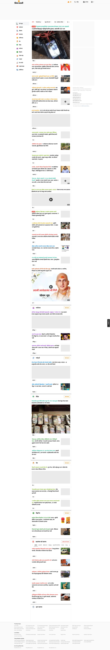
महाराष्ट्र (34, 72)
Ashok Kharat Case (64, 627)
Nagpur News (63, 634)
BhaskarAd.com (76, 102)
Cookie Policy (82, 90)
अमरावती (40, 545)
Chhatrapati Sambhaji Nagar (31, 634)
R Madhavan (74, 628)
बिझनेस (34, 446)
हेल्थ (33, 230)
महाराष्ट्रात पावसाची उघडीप (41, 641)
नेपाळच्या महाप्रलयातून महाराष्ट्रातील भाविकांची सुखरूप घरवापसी (19, 640)
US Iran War (16, 625)
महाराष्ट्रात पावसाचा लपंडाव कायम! (42, 640)
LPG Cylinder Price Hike (30, 625)
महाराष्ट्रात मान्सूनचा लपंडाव (64, 643)
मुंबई (33, 242)
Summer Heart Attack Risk (30, 628)
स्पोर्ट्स (34, 253)
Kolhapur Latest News (88, 634)
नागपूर (66, 545)
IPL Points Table (52, 628)
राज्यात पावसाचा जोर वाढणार (76, 643)
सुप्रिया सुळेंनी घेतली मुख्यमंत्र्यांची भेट (77, 640)
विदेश (34, 60)
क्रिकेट (34, 391)
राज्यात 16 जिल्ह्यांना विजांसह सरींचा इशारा (31, 641)
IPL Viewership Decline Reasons (42, 625)
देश (33, 140)
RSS (78, 90)
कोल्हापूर (50, 545)
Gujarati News (63, 630)
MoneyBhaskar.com (77, 100)
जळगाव (62, 545)
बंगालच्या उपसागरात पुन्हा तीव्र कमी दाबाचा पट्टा (42, 643)
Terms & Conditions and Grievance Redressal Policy (82, 88)
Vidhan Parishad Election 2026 (54, 625)
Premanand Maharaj (87, 628)
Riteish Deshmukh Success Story (54, 627)
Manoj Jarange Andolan (18, 627)
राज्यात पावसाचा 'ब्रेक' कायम (18, 643)
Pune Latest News (52, 634)
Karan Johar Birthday (18, 630)
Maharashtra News (17, 634)
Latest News (28, 630)
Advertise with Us (76, 87)
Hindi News (51, 630)
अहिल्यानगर (45, 545)
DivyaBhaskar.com (77, 95)
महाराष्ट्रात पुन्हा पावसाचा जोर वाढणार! (54, 641)
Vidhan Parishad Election (88, 625)
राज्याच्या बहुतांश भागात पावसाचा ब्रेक (31, 643)
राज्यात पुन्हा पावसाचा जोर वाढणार (65, 641)
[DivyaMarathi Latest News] (18, 3)
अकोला (36, 545)
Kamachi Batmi (75, 627)
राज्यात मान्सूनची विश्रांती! (87, 641)
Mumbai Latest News (41, 634)
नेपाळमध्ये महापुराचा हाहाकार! (30, 640)
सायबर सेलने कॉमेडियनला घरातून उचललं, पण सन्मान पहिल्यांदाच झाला (19, 641)
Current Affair (86, 627)
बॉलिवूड (33, 330)
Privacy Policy (88, 90)
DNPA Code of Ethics (85, 105)
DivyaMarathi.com (77, 98)
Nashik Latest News (75, 634)
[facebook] (62, 61)
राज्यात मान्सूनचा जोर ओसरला (76, 641)
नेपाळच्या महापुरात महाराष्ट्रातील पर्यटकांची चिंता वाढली (89, 640)
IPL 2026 (62, 628)
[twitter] (65, 61)
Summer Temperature (29, 627)
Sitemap (81, 87)
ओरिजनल (34, 83)
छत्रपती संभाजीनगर (56, 545)
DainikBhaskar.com (77, 94)
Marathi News (39, 628)
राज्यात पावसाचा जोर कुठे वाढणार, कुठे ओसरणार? (54, 643)
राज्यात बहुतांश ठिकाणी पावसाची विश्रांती (54, 640)
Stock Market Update (64, 625)
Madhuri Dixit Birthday (41, 630)
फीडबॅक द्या (108, 322)
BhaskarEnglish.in (77, 97)
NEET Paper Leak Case (76, 625)
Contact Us (75, 90)
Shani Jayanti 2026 (40, 627)
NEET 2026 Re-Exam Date (19, 628)
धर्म (32, 303)
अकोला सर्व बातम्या (65, 541)
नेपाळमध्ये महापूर (63, 640)
